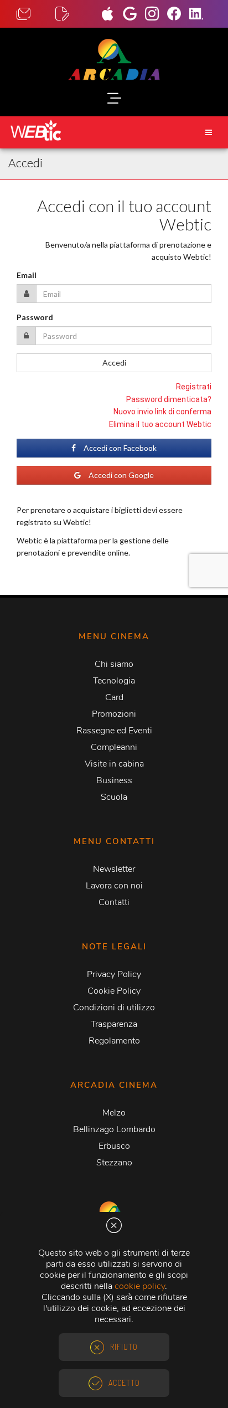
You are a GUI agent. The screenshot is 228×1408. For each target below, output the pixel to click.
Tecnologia (114, 681)
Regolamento (114, 1041)
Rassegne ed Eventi (114, 730)
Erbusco (114, 1146)
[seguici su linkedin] (200, 15)
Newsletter (114, 869)
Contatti (114, 902)
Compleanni (114, 747)
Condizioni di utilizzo (114, 1007)
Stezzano (114, 1163)
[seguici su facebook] (178, 15)
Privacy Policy (114, 974)
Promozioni (114, 714)
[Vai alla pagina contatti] (36, 14)
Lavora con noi (114, 886)
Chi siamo (114, 664)
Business (114, 780)
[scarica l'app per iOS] (112, 15)
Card (114, 697)
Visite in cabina (114, 764)
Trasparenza (114, 1024)
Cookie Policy (114, 991)
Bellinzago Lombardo (114, 1129)
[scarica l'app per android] (134, 15)
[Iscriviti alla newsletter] (74, 14)
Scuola (114, 797)
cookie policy (140, 1286)
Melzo (114, 1113)
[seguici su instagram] (156, 15)
